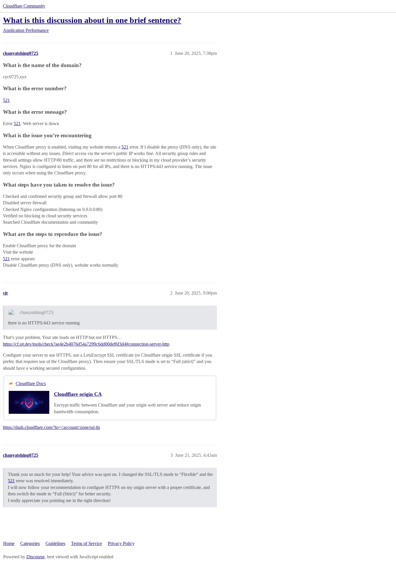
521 (6, 100)
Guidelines (55, 543)
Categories (30, 543)
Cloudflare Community (24, 5)
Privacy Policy (121, 543)
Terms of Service (86, 543)
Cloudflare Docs (31, 383)
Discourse (35, 556)
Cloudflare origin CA (78, 394)
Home (8, 543)
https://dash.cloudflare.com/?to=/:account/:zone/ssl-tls (51, 427)
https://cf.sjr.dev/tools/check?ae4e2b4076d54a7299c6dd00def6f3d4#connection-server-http (86, 344)
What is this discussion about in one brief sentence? (92, 20)
